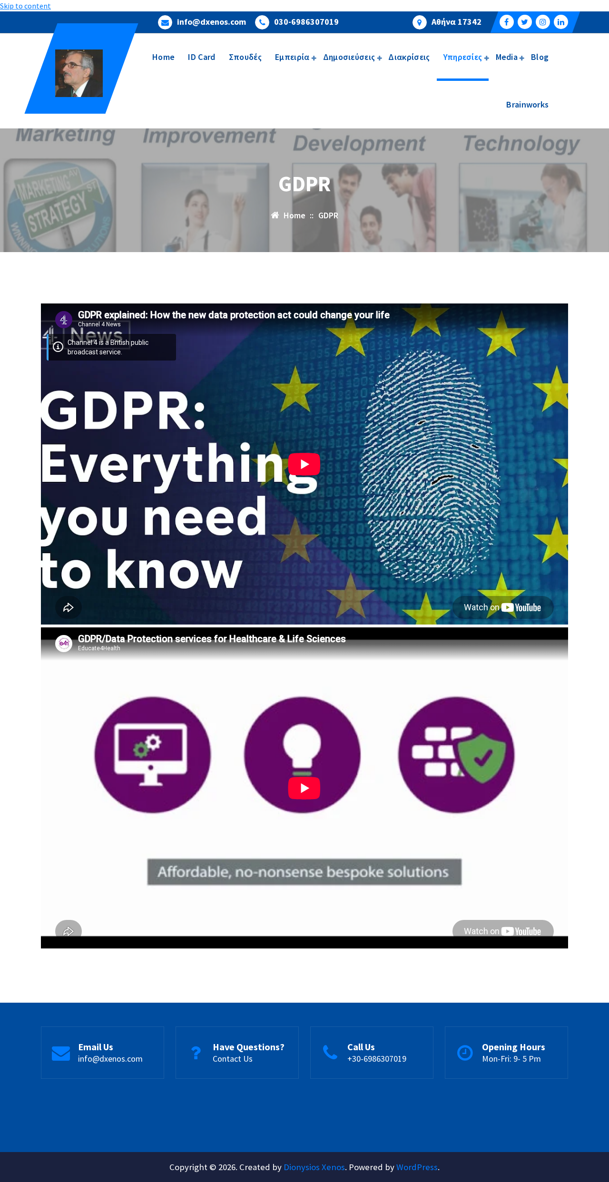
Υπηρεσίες (462, 56)
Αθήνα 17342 (456, 22)
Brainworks (527, 104)
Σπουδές (245, 56)
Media (507, 56)
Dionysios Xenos (314, 1167)
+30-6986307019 (376, 1058)
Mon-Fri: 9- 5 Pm (511, 1058)
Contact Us (233, 1058)
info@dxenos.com (211, 22)
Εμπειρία (292, 56)
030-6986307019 (306, 22)
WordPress (417, 1167)
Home (163, 56)
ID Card (201, 56)
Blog (540, 56)
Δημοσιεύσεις (349, 56)
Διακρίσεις (409, 56)
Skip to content (25, 5)
